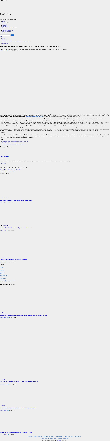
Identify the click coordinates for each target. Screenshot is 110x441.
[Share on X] (7, 167)
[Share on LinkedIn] (10, 167)
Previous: (10, 169)
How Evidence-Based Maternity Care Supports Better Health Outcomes (19, 381)
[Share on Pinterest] (15, 167)
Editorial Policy (5, 26)
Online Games (5, 43)
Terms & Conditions (6, 31)
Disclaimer (4, 25)
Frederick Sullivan (4, 317)
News (3, 312)
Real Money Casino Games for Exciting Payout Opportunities (15, 141)
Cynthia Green (3, 50)
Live (1, 36)
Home (3, 29)
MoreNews (59, 440)
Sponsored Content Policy (8, 30)
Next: (7, 171)
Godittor (5, 14)
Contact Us (4, 24)
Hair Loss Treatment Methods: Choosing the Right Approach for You (18, 408)
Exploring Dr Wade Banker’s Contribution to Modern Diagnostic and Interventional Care (23, 315)
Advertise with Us (6, 22)
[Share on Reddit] (18, 167)
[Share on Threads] (24, 167)
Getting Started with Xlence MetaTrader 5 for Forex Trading (16, 432)
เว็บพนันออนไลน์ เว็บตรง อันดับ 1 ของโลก (34, 116)
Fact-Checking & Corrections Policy (9, 27)
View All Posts (3, 163)
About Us (4, 21)
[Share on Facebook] (4, 167)
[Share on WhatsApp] (13, 167)
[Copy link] (26, 167)
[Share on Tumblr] (21, 167)
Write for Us (5, 33)
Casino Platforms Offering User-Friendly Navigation (13, 144)
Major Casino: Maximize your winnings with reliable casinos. (15, 142)
